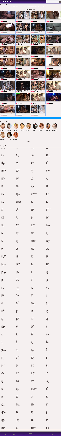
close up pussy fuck (3, 364)
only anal (32, 278)
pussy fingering (33, 372)
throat (46, 335)
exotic (17, 219)
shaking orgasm (48, 170)
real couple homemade (34, 388)
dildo (16, 179)
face (16, 226)
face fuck (17, 227)
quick (31, 381)
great (16, 333)
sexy (46, 162)
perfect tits (32, 317)
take (46, 297)
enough (17, 211)
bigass (2, 278)
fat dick (17, 241)
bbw (1, 232)
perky (31, 318)
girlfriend (17, 319)
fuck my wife (17, 289)
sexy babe (47, 163)
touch (46, 359)
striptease (47, 279)
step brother (47, 247)
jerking (17, 428)
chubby (2, 356)
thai (46, 325)
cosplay (2, 382)
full (16, 294)
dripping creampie (18, 201)
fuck (16, 288)
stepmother (47, 263)
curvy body (17, 155)
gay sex (17, 309)
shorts (46, 178)
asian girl (2, 194)
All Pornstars (30, 141)
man (31, 201)
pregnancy (32, 357)
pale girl (32, 296)
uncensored (47, 375)
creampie (2, 397)
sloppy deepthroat (48, 208)
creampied (2, 398)
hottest (17, 395)
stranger (47, 272)
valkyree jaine (54, 130)
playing (32, 334)
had (16, 341)
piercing (32, 326)
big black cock (3, 258)
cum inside (2, 411)
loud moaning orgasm (34, 193)
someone (47, 226)
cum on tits (2, 418)
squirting (47, 239)
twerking (47, 372)
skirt (46, 194)
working (47, 418)
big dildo (2, 270)
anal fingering (3, 178)
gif (16, 311)
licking (32, 179)
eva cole (40, 130)
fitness (17, 271)
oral (31, 280)
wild (46, 413)
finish (17, 258)
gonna (17, 325)
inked (16, 414)
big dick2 (2, 250)
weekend (47, 398)
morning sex (32, 234)
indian (17, 413)
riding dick (32, 405)
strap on (47, 273)
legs (31, 171)
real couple (32, 387)
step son (47, 256)
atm (1, 209)
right (31, 406)
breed (2, 320)
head (16, 366)
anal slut (2, 186)
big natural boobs (3, 272)
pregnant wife (32, 359)
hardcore (17, 358)
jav (16, 426)
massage (32, 203)
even (16, 216)
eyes (16, 225)
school (47, 148)
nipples (32, 264)
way (46, 396)
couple (2, 387)
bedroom (2, 241)
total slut (47, 358)
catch (2, 348)
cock (1, 367)
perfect (32, 312)
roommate (32, 418)
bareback (2, 224)
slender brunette (48, 200)
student (47, 280)
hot (16, 382)
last (31, 164)
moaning (32, 226)
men (31, 211)
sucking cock (47, 288)
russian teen (32, 428)
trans (46, 365)
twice (46, 373)
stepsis (47, 264)
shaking (47, 169)
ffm (16, 250)
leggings (32, 170)
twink (46, 374)
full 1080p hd (17, 295)
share (46, 171)
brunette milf (2, 328)
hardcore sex (17, 359)
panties (32, 297)
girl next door (18, 317)
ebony (17, 209)
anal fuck (2, 179)
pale (31, 295)
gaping (17, 303)
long (31, 185)
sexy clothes (47, 164)
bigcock (2, 279)
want (46, 390)
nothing (32, 265)
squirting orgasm (48, 240)
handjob (17, 348)
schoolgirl (47, 149)
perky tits (32, 319)
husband (17, 411)
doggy (17, 185)
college (2, 372)
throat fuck (47, 336)
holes (16, 374)
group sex (17, 336)
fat (16, 239)
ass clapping (2, 200)
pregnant (32, 358)
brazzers (2, 318)
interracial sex (18, 421)
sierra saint (15, 130)
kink (31, 156)
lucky (31, 195)
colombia (2, 374)
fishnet (17, 264)
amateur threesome (3, 170)
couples (2, 388)
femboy (17, 247)
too (46, 356)
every (16, 217)
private (34, 9)
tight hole (47, 341)
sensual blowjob (48, 156)
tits (46, 349)
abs (1, 154)
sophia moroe (2, 130)
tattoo (46, 303)
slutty (46, 211)
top (46, 357)
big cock (2, 263)
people (32, 311)
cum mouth (2, 413)
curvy (16, 154)
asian (2, 193)
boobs (2, 304)
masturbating (32, 208)
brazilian (2, 317)
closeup (2, 365)
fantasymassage (29, 9)
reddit (32, 396)
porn (31, 341)
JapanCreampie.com (6, 1)
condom (2, 380)
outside (32, 294)
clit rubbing (2, 359)
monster (32, 231)
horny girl (17, 381)
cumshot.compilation (4, 427)
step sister (47, 255)
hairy (16, 343)
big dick (2, 266)
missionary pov (33, 224)
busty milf (2, 336)
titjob (46, 348)
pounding (32, 348)
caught (2, 349)
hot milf (17, 390)
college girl (2, 373)
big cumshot (2, 265)
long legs (32, 188)
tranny (47, 364)
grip (16, 334)
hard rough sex (18, 356)
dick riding (17, 177)
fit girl (17, 270)
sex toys (47, 161)
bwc (1, 341)
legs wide (32, 172)
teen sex (47, 317)
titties (46, 350)
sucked (47, 286)
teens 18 (47, 320)
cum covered (3, 405)
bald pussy (2, 216)
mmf (31, 225)
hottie (17, 396)
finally (17, 255)
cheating (2, 351)
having (17, 364)
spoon (46, 233)
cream (2, 396)
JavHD (30, 433)
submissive (47, 281)
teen (46, 311)
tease (46, 309)
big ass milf (2, 257)
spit (46, 232)
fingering (17, 256)
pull (31, 367)
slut (46, 210)
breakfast (2, 319)
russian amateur (33, 426)
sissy (46, 187)
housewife (17, 398)
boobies (2, 303)
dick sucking (17, 178)
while (46, 405)
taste (46, 302)
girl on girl (17, 318)
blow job (2, 296)
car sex (2, 343)
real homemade (33, 389)
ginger (17, 312)
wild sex (47, 414)
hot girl (17, 388)
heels (16, 367)
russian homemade (33, 427)
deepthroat (17, 172)
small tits (47, 217)
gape (16, 302)
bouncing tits (3, 310)
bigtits (2, 281)
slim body (47, 202)
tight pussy (47, 342)
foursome (17, 280)
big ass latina (3, 256)
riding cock (32, 404)
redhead (32, 397)
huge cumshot (18, 406)
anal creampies (3, 177)
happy (17, 350)
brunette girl (2, 327)
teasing (47, 310)
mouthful (32, 239)
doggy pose (17, 186)
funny (17, 297)
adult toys (2, 155)
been (1, 242)
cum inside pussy (3, 412)
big (1, 249)
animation (2, 188)
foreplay (17, 279)
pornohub (32, 343)
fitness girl (17, 272)
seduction (47, 154)
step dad (47, 248)
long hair (32, 187)
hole (16, 373)
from (16, 286)
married (32, 202)
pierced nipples (33, 325)
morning (32, 233)
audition (2, 210)
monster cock (32, 232)
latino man (32, 169)
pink (31, 328)
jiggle (31, 149)
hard (16, 351)
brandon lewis (28, 130)
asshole (2, 208)
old (31, 273)
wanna (47, 389)
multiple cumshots (33, 240)
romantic (32, 414)
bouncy (2, 311)
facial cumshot (18, 234)
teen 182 (47, 312)
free (16, 281)
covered (2, 389)
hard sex (17, 357)
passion (32, 302)
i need (17, 412)
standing (47, 241)
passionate (32, 303)
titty (46, 351)
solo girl (47, 224)
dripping (17, 200)
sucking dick (47, 289)
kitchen (32, 161)
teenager (47, 318)
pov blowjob (32, 351)
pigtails (32, 327)
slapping (47, 195)
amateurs (2, 171)
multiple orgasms (33, 241)
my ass (32, 248)
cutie (16, 161)
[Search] (60, 2)
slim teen (47, 203)
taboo (46, 296)
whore (46, 411)
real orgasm (32, 390)
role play (32, 412)
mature (32, 210)
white (46, 406)
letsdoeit (32, 177)
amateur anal (3, 163)
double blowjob (18, 194)
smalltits (47, 218)
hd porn (17, 365)
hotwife (17, 397)
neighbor (32, 257)
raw (31, 382)
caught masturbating (3, 350)
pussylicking (32, 380)
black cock (2, 287)
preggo (32, 356)
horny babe (17, 380)
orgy (31, 286)
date (16, 164)
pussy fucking (33, 374)
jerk (16, 427)
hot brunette (17, 387)
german (17, 310)
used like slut (47, 382)
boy (1, 312)
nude (31, 266)
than (46, 326)
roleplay (32, 413)
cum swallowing (3, 421)
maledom (32, 200)
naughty (32, 255)
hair (16, 342)
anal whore (2, 187)
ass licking (2, 203)
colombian (2, 375)
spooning (47, 234)
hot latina (17, 389)
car (1, 342)
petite (31, 320)
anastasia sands (15, 139)
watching (47, 395)
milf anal (32, 217)
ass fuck (2, 201)
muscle (32, 242)
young (46, 426)
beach (2, 234)
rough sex (32, 421)
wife (46, 412)
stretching (47, 278)
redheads (32, 398)
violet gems (9, 130)
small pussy (47, 216)
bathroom (2, 226)
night (31, 263)
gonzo (17, 326)
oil (31, 271)
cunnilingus (17, 149)
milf (31, 216)
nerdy (31, 258)
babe (1, 211)
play (31, 333)
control (2, 381)
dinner (17, 180)
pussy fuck (32, 373)
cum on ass (2, 414)
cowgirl (2, 390)
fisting (17, 266)
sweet (46, 294)
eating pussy (17, 208)
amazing (2, 172)
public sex (32, 366)
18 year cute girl (3, 148)
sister (46, 188)
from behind (17, 287)
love (31, 194)
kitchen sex (32, 162)
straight (47, 271)
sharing (47, 172)
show (46, 180)
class (1, 357)
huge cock (17, 404)
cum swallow (3, 420)
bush (1, 334)
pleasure (32, 335)
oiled (31, 272)
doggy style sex (18, 188)
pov (31, 349)
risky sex (32, 411)
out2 (31, 287)
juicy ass (32, 154)
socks (46, 219)
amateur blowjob (3, 164)
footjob (17, 278)
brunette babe (3, 326)
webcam (47, 397)
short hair (47, 177)
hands (17, 349)
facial (16, 233)
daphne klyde (48, 130)
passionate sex (33, 304)
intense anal (17, 419)
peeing (32, 310)
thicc (46, 327)
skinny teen (47, 193)
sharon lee (9, 139)
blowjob (2, 297)
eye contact (17, 224)
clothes (2, 366)
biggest (2, 280)
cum (1, 404)
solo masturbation (48, 225)
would (46, 420)
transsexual (47, 367)
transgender (47, 366)
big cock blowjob (3, 264)
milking (32, 219)
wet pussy (47, 403)
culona (2, 403)
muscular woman (33, 247)
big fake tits (2, 271)
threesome (47, 334)
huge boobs (17, 403)
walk (46, 388)
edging (17, 210)
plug (31, 336)
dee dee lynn (2, 139)
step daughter (47, 249)
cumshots (2, 428)
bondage (2, 302)
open (31, 279)
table (46, 295)
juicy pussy (32, 155)
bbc (1, 227)
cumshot (2, 426)
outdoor (32, 289)
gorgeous (17, 328)
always (2, 161)
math (34, 130)
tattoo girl (47, 304)
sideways (47, 186)
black (1, 286)
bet (1, 247)
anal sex (2, 185)
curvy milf (17, 156)
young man (47, 427)
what (46, 404)
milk (31, 218)
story (46, 270)
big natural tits (3, 273)
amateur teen (3, 169)
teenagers (47, 319)
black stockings (3, 289)
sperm (46, 231)
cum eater (2, 406)
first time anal (18, 263)
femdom (17, 248)
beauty (2, 239)
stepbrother (47, 258)
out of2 (32, 288)
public (31, 365)
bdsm (2, 233)
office (31, 270)
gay (16, 304)
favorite (17, 242)
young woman (47, 428)
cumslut (17, 148)
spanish (47, 227)
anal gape (2, 180)
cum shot (2, 419)
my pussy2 (32, 249)
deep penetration (18, 169)
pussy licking (32, 375)
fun (16, 296)
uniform (47, 380)
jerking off (32, 148)
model (31, 227)
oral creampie (32, 281)
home (16, 375)
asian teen (2, 195)
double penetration (18, 195)
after (1, 156)
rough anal (32, 420)
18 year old (2, 149)
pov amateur (32, 350)
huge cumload (18, 405)
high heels (17, 372)
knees (31, 163)
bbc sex (2, 231)
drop (16, 203)
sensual (47, 155)
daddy (17, 163)
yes (46, 421)
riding (32, 403)
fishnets (17, 265)
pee (31, 309)
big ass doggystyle (3, 255)
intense (17, 418)
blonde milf (2, 294)
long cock (32, 186)
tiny (46, 343)
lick (31, 178)
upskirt (47, 381)
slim (46, 201)
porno (31, 342)
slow (46, 209)
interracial (17, 420)
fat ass (17, 240)
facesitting (17, 232)
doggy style (17, 187)
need (31, 256)
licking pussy (32, 180)
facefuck (17, 231)
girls (16, 320)
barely (2, 225)
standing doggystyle (48, 242)
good (16, 327)
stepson (47, 266)
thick (46, 328)
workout (47, 419)
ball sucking (2, 218)
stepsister (47, 265)
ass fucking (2, 202)
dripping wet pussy (18, 202)
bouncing (2, 309)
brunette (2, 325)
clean (2, 358)
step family (47, 250)
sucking (47, 287)
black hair (2, 288)
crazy (2, 395)
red (31, 395)
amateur (2, 162)
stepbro (47, 257)
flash (16, 273)
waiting (47, 387)
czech (17, 162)
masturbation (32, 209)
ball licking (2, 217)
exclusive (17, 218)
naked (31, 250)
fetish (17, 249)
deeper (17, 171)
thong (46, 333)
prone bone (32, 364)
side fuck (47, 185)
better (2, 248)
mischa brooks (22, 130)
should (47, 179)
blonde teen (2, 295)
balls (1, 219)
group (17, 335)
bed (1, 240)
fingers (17, 257)
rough (32, 419)
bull (1, 333)
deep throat (17, 170)
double (17, 193)
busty (2, 335)
